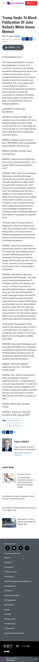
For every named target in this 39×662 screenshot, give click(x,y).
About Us (7, 558)
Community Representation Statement (17, 581)
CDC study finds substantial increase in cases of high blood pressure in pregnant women (25, 482)
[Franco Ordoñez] (7, 444)
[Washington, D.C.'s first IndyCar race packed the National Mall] (9, 523)
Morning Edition (14, 420)
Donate (32, 3)
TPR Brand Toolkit (10, 572)
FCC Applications (10, 600)
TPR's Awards (9, 628)
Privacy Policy (9, 576)
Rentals (7, 609)
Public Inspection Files (11, 595)
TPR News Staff (9, 619)
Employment (8, 567)
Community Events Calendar (14, 633)
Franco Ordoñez (14, 36)
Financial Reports (10, 586)
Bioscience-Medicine (23, 474)
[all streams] (36, 659)
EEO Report (8, 591)
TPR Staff (7, 614)
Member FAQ (8, 605)
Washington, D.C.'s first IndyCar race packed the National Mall (26, 521)
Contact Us (8, 562)
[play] (3, 659)
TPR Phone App (9, 624)
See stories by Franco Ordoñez (23, 454)
